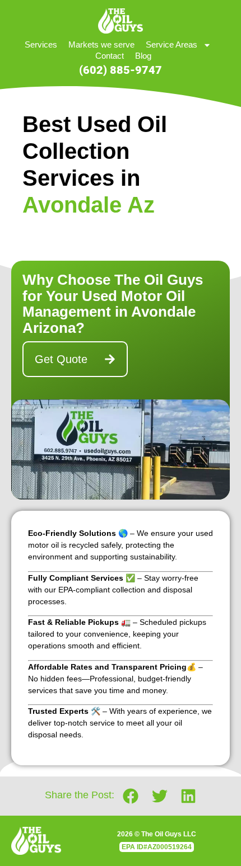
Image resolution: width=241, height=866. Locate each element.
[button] (131, 796)
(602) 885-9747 (120, 70)
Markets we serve (101, 44)
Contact (109, 55)
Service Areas (171, 44)
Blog (143, 55)
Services (41, 44)
